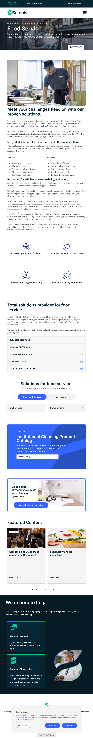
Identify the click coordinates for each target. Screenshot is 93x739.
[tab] (46, 340)
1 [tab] (32, 589)
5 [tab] (46, 589)
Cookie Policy (29, 719)
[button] (45, 340)
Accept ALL (69, 725)
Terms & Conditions (81, 712)
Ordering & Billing (11, 712)
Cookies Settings (46, 735)
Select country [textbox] (24, 456)
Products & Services (32, 397)
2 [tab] (36, 589)
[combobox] (37, 456)
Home (9, 23)
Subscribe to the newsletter (30, 505)
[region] (46, 719)
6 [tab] (49, 589)
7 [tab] (53, 589)
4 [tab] (42, 589)
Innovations (61, 397)
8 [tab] (56, 589)
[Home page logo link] (46, 705)
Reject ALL (52, 725)
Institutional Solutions (29, 23)
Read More (14, 578)
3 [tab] (39, 589)
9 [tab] (59, 589)
